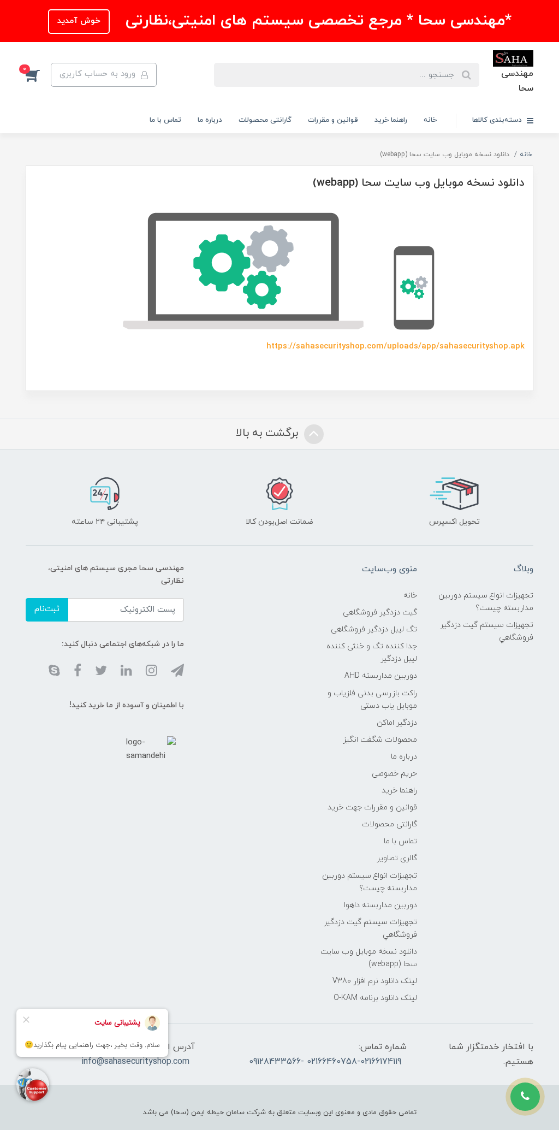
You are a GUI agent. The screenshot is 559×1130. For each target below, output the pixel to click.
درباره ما (210, 120)
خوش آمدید (78, 21)
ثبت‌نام (47, 609)
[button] (38, 75)
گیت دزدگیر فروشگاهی (380, 612)
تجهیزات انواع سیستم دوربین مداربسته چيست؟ (485, 601)
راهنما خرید (390, 120)
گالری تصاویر (397, 858)
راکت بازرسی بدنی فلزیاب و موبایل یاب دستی (372, 699)
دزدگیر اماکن (397, 723)
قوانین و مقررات (333, 120)
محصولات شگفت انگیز (380, 740)
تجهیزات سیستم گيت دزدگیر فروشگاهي (486, 631)
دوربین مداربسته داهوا (380, 905)
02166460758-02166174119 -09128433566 (325, 1062)
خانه (430, 120)
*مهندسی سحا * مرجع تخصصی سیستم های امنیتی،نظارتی (316, 21)
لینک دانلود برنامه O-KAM (375, 998)
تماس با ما (165, 120)
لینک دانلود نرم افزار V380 (374, 981)
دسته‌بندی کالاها (498, 120)
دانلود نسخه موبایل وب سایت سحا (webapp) (368, 957)
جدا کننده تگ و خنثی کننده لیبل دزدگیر (371, 652)
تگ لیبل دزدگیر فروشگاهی (374, 629)
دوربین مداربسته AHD (380, 676)
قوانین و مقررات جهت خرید (372, 807)
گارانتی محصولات (265, 120)
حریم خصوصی (394, 773)
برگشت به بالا (268, 433)
